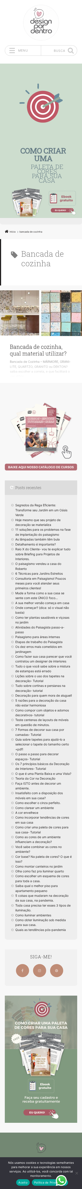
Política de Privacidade (50, 1182)
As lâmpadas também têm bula (37, 539)
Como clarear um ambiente (34, 808)
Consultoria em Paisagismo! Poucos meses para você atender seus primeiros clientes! (40, 583)
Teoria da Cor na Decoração (35, 778)
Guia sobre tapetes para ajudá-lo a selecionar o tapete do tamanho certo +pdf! (42, 744)
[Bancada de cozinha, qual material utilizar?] (41, 313)
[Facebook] (22, 970)
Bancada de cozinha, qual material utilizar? (38, 350)
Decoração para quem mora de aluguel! (43, 695)
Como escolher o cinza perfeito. (38, 803)
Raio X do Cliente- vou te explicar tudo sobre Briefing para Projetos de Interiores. (42, 554)
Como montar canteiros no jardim (39, 866)
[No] (76, 1173)
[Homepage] (41, 23)
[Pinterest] (56, 970)
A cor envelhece (26, 812)
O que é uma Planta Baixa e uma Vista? (43, 773)
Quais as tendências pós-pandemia (40, 930)
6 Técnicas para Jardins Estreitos (39, 573)
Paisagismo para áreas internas (37, 637)
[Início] (41, 1147)
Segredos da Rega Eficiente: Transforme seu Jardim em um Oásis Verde (41, 510)
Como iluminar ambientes (33, 915)
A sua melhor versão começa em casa (42, 603)
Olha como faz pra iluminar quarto (39, 871)
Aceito (23, 1182)
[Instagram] (39, 970)
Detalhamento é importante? (35, 544)
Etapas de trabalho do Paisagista (39, 642)
